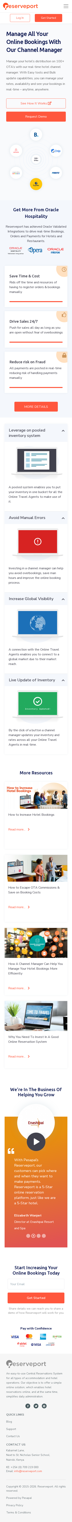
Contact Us (13, 1436)
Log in (20, 18)
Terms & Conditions (18, 1512)
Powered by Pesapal (19, 1498)
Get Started (48, 18)
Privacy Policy (14, 1505)
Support (11, 1429)
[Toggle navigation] (65, 6)
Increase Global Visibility (31, 598)
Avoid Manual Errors (27, 517)
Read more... (17, 829)
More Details (36, 407)
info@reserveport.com (28, 1471)
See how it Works (34, 103)
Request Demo (36, 116)
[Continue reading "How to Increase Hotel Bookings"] (36, 795)
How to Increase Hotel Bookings (31, 815)
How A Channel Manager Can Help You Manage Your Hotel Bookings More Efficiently (35, 969)
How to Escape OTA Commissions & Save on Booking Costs (34, 890)
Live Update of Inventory (32, 680)
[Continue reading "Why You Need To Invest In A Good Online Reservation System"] (36, 1016)
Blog (9, 1422)
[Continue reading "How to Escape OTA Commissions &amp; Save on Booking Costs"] (36, 868)
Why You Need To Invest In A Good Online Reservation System (33, 1039)
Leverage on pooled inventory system (27, 433)
